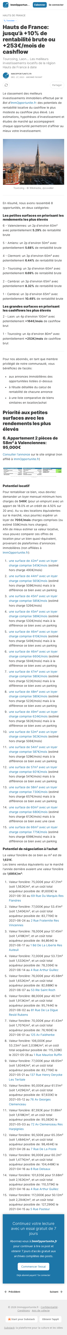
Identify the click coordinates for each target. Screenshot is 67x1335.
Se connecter (56, 4)
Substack (9, 1327)
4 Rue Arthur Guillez (44, 970)
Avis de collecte (41, 1310)
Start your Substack (23, 1319)
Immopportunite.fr (21, 74)
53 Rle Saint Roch (43, 990)
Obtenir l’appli (50, 1319)
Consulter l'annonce (16, 454)
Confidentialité (49, 1307)
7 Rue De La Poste (43, 1149)
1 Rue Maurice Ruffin (48, 1055)
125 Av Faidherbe (43, 1035)
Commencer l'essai (33, 1266)
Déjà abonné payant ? (33, 1275)
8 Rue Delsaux (40, 1169)
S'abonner (39, 4)
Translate (10, 20)
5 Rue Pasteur (40, 1209)
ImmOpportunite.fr (23, 102)
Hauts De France (14, 15)
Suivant (54, 1291)
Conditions (24, 1310)
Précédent (14, 1291)
